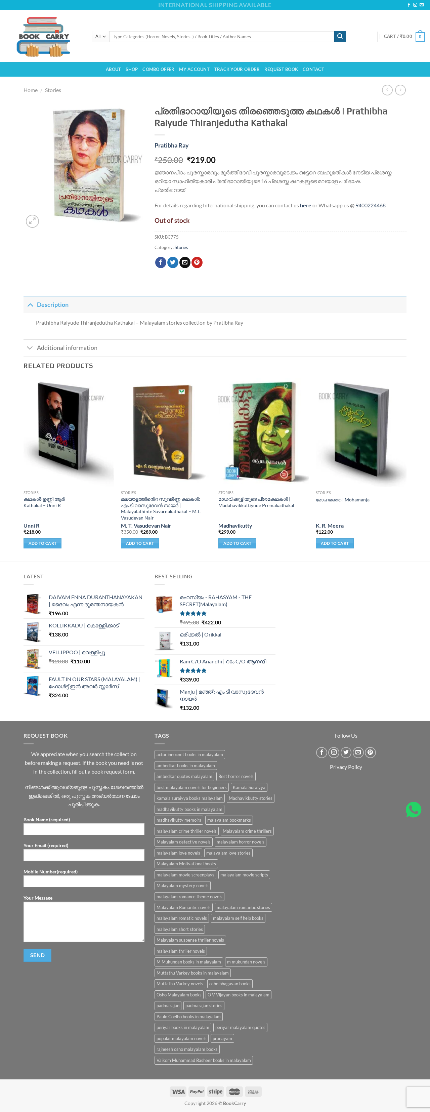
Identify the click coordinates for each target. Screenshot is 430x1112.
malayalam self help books (238, 918)
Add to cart (43, 543)
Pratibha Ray (172, 145)
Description (53, 304)
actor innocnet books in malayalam (190, 754)
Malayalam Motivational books (186, 863)
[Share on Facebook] (160, 262)
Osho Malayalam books (179, 994)
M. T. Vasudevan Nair (146, 525)
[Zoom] (32, 221)
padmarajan (168, 1005)
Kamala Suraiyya (249, 787)
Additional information (67, 347)
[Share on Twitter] (172, 262)
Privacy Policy (346, 767)
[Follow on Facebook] (409, 5)
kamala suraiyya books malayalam (190, 798)
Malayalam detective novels (184, 842)
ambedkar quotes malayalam (184, 776)
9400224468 (370, 205)
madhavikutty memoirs (179, 820)
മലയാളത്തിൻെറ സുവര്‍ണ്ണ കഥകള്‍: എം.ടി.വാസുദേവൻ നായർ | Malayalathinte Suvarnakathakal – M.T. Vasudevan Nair (161, 508)
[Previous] (24, 469)
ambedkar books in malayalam (186, 765)
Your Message (38, 898)
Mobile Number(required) (51, 871)
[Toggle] (30, 304)
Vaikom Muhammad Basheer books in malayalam (204, 1060)
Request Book (281, 69)
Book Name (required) (47, 819)
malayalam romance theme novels (189, 896)
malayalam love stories (228, 853)
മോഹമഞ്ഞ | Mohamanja (343, 499)
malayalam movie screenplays (185, 874)
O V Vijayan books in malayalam (238, 994)
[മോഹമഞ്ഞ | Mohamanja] (361, 432)
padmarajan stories (203, 1005)
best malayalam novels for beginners (192, 787)
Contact (313, 69)
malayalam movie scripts (244, 874)
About (113, 69)
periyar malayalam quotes (240, 1027)
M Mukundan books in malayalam (189, 961)
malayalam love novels (178, 853)
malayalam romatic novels (182, 918)
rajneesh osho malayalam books (187, 1049)
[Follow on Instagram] (415, 5)
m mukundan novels (246, 961)
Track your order (237, 69)
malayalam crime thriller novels (187, 831)
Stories (53, 90)
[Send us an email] (422, 5)
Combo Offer (158, 69)
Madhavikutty (235, 525)
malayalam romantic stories (243, 907)
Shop (132, 69)
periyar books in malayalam (183, 1027)
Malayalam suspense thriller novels (190, 940)
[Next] (406, 469)
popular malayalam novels (182, 1038)
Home (31, 90)
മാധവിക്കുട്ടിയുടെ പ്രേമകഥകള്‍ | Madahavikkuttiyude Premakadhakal (256, 502)
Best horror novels (236, 776)
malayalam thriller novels (181, 951)
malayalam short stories (180, 929)
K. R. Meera (330, 525)
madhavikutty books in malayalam (189, 809)
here (305, 205)
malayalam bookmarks (229, 820)
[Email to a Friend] (184, 262)
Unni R (31, 525)
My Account (194, 69)
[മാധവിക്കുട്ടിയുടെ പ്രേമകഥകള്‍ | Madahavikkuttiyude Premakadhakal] (263, 432)
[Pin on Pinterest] (197, 262)
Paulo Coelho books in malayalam (189, 1016)
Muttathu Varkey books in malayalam (193, 973)
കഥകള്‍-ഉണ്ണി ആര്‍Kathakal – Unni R (44, 502)
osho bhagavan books (230, 983)
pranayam (222, 1038)
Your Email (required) (46, 845)
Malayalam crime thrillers (247, 831)
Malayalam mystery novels (183, 885)
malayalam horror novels (240, 842)
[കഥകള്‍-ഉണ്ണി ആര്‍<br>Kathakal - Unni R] (69, 432)
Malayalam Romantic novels (184, 907)
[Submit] (340, 36)
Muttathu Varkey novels (180, 983)
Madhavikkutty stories (250, 798)
